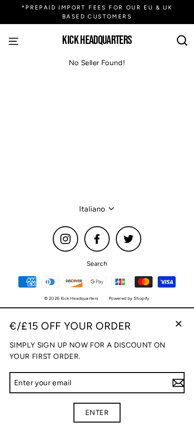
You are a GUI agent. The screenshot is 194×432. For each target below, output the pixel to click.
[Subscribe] (177, 383)
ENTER (97, 412)
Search (97, 263)
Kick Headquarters (96, 40)
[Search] (182, 41)
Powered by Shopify (129, 298)
